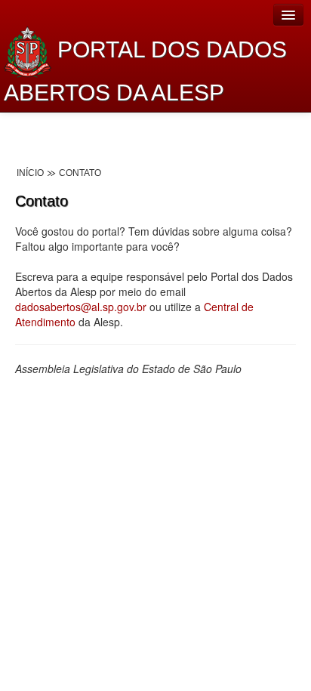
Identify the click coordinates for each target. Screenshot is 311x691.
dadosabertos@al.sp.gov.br (80, 306)
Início (30, 173)
